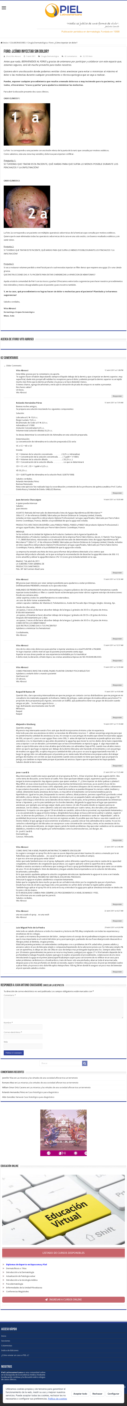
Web (6, 1042)
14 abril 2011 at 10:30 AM (113, 500)
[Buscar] (84, 1063)
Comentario (10, 995)
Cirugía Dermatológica (37, 43)
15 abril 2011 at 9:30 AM (114, 692)
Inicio (5, 43)
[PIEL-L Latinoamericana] (63, 10)
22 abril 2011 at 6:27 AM (114, 911)
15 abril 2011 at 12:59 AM (113, 667)
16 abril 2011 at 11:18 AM (113, 724)
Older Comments (12, 365)
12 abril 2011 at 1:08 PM (114, 370)
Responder (117, 396)
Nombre (8, 1023)
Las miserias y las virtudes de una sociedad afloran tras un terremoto (47, 1078)
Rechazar (97, 1393)
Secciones (5, 1341)
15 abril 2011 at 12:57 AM (113, 645)
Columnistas (6, 1345)
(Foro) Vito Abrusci (13, 56)
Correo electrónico (13, 1032)
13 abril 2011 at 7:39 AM (114, 403)
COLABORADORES (18, 43)
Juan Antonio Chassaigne (28, 985)
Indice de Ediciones (9, 1350)
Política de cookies (57, 1398)
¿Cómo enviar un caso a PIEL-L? (15, 1355)
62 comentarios (71, 56)
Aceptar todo (80, 1393)
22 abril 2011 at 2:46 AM (114, 847)
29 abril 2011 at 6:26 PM (114, 927)
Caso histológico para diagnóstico (43, 1092)
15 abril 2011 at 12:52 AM (113, 579)
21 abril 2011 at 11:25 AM (113, 772)
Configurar (113, 1393)
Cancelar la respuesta (53, 985)
